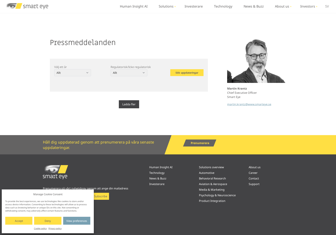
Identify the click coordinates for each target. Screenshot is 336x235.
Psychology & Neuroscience (217, 195)
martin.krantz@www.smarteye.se (249, 104)
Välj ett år (60, 67)
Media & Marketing (212, 190)
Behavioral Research (212, 178)
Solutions (166, 6)
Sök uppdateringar (187, 72)
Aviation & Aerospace (213, 184)
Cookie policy (40, 228)
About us (282, 6)
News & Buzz (254, 6)
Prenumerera (200, 143)
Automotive (206, 173)
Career (253, 173)
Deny (48, 221)
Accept (19, 221)
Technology (223, 6)
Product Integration (212, 201)
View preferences (76, 221)
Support (254, 184)
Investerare (194, 6)
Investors (307, 6)
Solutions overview (211, 167)
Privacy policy (55, 228)
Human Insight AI (134, 6)
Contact (254, 178)
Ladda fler (129, 104)
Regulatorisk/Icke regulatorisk (131, 67)
